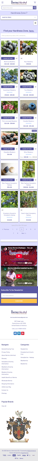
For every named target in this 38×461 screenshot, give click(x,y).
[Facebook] (15, 333)
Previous (6, 229)
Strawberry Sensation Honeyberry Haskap (9, 214)
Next (23, 233)
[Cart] (35, 2)
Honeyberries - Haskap (27, 357)
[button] (35, 23)
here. (31, 30)
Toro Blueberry (28, 90)
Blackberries (24, 360)
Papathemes (24, 453)
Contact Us (5, 390)
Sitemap (4, 393)
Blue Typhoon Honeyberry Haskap (28, 184)
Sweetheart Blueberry (9, 90)
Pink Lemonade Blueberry (9, 121)
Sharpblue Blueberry (9, 152)
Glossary (4, 358)
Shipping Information (8, 384)
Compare (16, 58)
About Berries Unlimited (9, 355)
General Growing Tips (8, 349)
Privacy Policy (6, 352)
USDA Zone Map (6, 387)
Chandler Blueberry (28, 121)
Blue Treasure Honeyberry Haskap (9, 184)
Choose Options (8, 58)
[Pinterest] (22, 333)
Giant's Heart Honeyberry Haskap (28, 214)
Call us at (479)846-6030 (19, 328)
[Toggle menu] (2, 2)
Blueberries (24, 363)
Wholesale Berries (7, 380)
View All (4, 406)
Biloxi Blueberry (28, 152)
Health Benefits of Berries (9, 377)
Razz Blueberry (28, 61)
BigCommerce (31, 450)
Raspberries (24, 349)
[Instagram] (19, 333)
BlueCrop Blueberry (9, 61)
